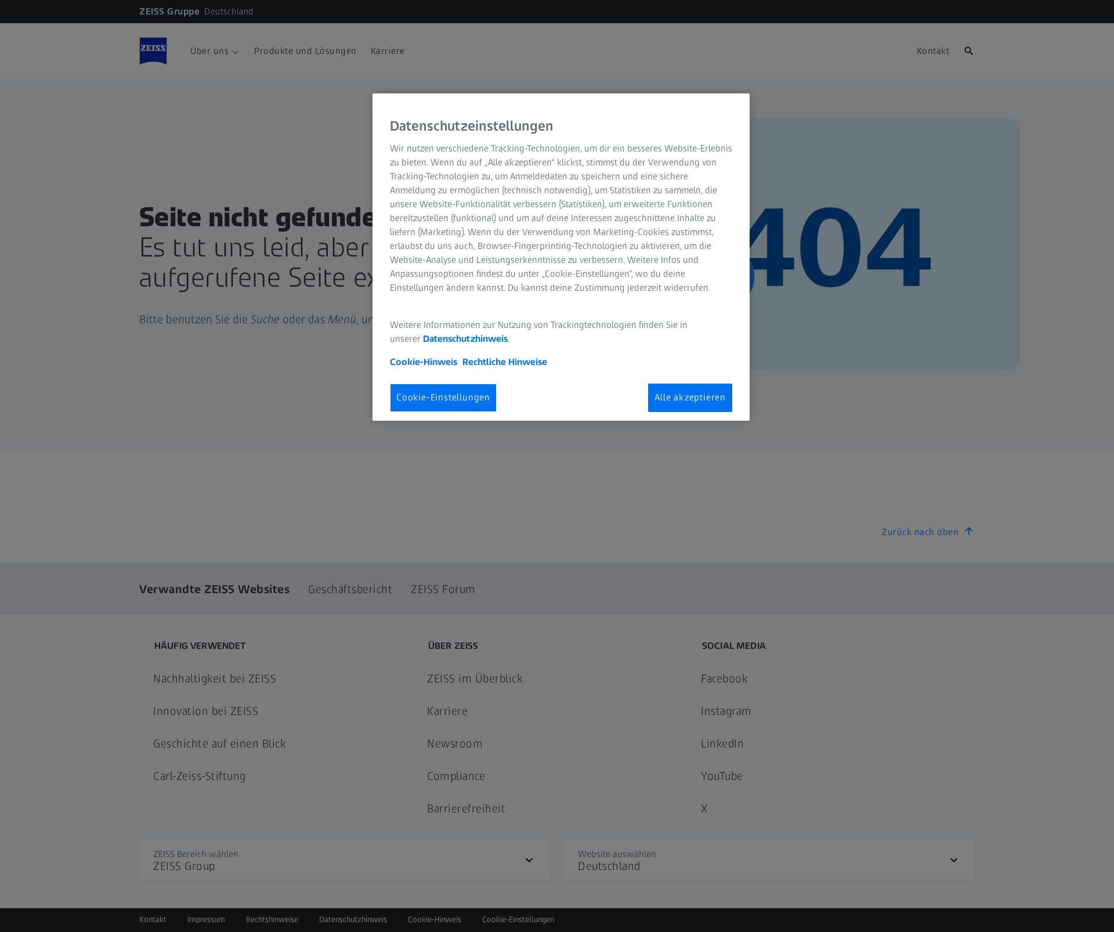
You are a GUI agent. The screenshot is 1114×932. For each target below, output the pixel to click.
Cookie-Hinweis (423, 361)
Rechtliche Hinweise (504, 361)
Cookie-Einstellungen (443, 397)
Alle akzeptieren (690, 397)
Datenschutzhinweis (465, 338)
